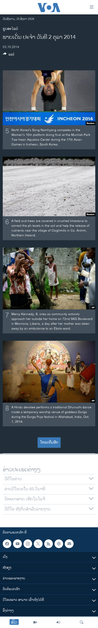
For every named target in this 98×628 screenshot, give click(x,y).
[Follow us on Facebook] (7, 543)
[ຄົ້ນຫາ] (81, 622)
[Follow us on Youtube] (17, 543)
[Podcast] (58, 543)
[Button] (8, 55)
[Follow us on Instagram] (27, 543)
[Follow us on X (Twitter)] (38, 543)
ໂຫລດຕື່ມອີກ (49, 442)
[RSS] (48, 543)
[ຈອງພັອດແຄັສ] (69, 543)
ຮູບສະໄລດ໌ (10, 29)
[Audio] (58, 622)
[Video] (35, 622)
